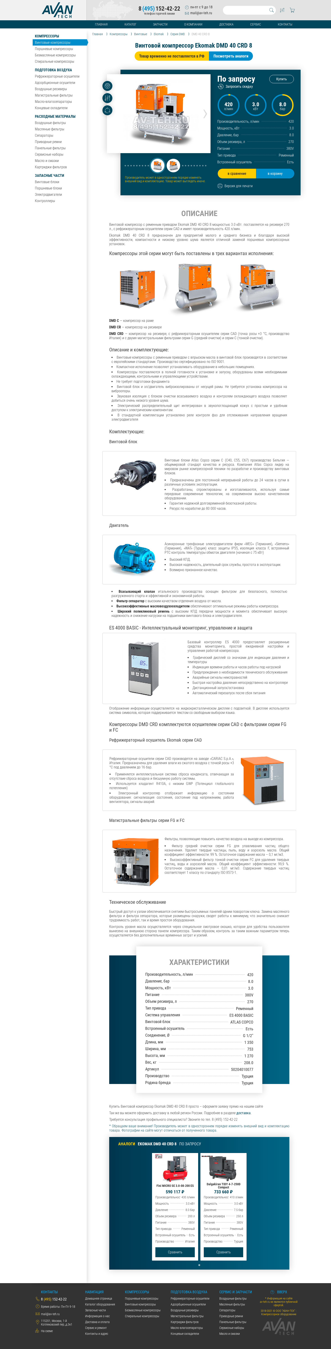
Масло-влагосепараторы (53, 101)
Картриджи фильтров (51, 167)
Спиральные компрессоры (54, 61)
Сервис (255, 24)
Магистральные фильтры (54, 95)
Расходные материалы (55, 116)
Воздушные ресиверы (51, 89)
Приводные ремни (48, 142)
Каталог (130, 24)
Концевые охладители (51, 108)
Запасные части (49, 175)
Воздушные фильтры (50, 123)
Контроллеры (45, 201)
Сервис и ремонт (96, 1328)
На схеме (47, 1331)
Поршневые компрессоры (54, 49)
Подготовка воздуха (53, 70)
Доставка (226, 24)
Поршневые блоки (48, 188)
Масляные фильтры (49, 129)
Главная (101, 24)
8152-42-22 (159, 9)
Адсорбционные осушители (55, 83)
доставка (243, 1113)
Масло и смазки (47, 161)
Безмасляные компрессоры (55, 55)
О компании (193, 24)
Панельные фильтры (50, 148)
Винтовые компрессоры (52, 42)
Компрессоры (47, 36)
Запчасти (160, 24)
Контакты (285, 24)
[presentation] (205, 112)
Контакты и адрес (96, 1333)
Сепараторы (44, 135)
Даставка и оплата (97, 1322)
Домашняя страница (98, 1298)
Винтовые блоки (47, 182)
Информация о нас (97, 1316)
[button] (158, 165)
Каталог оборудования (100, 1304)
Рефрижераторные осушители (57, 76)
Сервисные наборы (49, 154)
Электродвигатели (48, 194)
